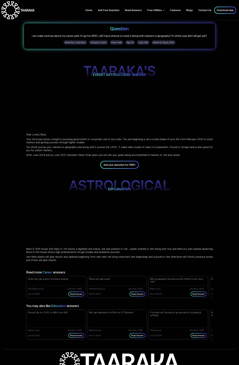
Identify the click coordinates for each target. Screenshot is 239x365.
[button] (155, 10)
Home (88, 10)
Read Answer (76, 294)
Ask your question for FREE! (119, 164)
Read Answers (133, 10)
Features (175, 10)
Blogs (189, 10)
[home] (18, 10)
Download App (225, 10)
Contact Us (204, 10)
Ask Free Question (108, 10)
